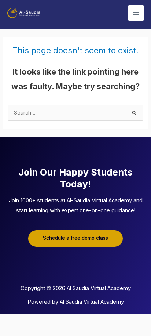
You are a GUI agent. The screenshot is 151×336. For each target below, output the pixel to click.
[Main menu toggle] (136, 13)
